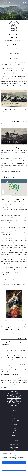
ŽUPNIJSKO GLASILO (14, 420)
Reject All (14, 469)
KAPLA (14, 427)
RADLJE (14, 435)
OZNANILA (14, 418)
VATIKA (13, 450)
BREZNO (14, 432)
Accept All (14, 462)
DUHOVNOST (14, 413)
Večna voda (7, 2)
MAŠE (14, 412)
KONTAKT (14, 415)
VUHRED (14, 437)
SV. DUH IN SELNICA (14, 438)
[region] (14, 461)
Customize (14, 465)
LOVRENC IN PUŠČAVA (14, 440)
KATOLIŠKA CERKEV (13, 449)
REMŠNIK (14, 428)
